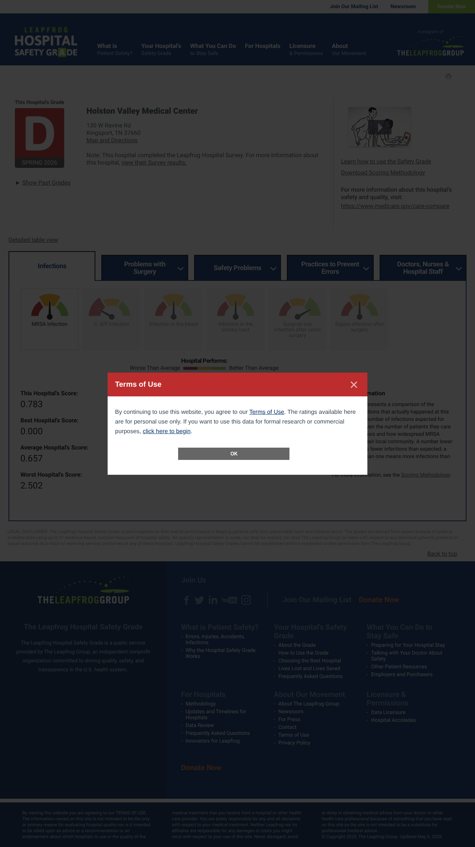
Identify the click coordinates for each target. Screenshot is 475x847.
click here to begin (167, 431)
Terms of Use (266, 412)
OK (234, 454)
